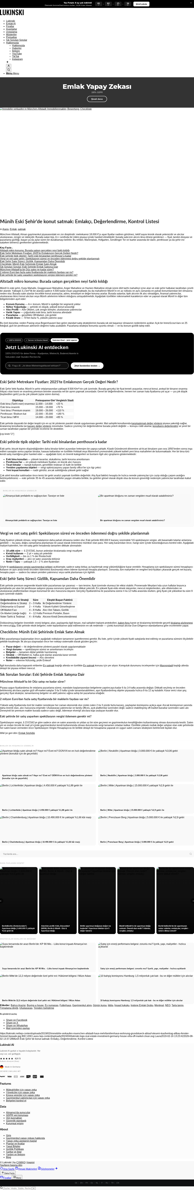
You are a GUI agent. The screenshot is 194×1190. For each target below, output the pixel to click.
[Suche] (8, 70)
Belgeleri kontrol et (16, 1100)
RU (107, 1183)
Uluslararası (25, 1008)
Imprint (30, 1162)
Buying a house (35, 1005)
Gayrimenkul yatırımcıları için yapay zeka (28, 1098)
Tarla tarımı (177, 1005)
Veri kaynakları (14, 1118)
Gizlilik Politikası (15, 1149)
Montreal (159, 1005)
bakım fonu (124, 623)
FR (86, 1183)
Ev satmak (48, 665)
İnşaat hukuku (121, 1005)
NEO (167, 1005)
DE (76, 1183)
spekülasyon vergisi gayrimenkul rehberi (31, 567)
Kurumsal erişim (14, 1123)
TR (112, 1183)
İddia (110, 1005)
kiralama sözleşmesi (182, 623)
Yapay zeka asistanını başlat (21, 1141)
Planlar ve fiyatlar (15, 1143)
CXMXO (20, 1162)
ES (92, 1183)
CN (117, 1183)
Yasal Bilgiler (13, 1146)
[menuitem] (100, 21)
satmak (22, 229)
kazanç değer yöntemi (39, 426)
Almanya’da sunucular (18, 1112)
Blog (8, 1157)
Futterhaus (65, 1005)
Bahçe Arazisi (18, 1005)
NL (97, 1183)
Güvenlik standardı (16, 1120)
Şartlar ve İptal (14, 1152)
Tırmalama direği (9, 1008)
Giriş (8, 1135)
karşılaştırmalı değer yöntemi (146, 423)
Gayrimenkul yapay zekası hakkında (25, 1138)
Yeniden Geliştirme (44, 1008)
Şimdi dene (97, 99)
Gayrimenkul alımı (82, 1005)
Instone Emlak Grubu (142, 1005)
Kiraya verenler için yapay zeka (23, 1095)
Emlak (13, 229)
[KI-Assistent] (7, 62)
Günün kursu (100, 1005)
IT (102, 1183)
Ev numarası (51, 1005)
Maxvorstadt (166, 665)
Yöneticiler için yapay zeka (20, 1092)
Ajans (5, 229)
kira (13, 625)
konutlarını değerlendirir (165, 426)
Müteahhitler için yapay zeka (21, 1089)
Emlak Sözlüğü (26, 733)
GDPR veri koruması (17, 1115)
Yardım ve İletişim (15, 1154)
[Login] (8, 66)
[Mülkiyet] (12, 15)
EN (81, 1183)
